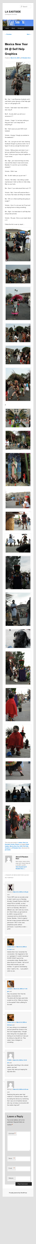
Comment (12, 1133)
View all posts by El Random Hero (21, 867)
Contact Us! (21, 28)
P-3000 (9, 1060)
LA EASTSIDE (13, 11)
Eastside (7, 844)
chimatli (9, 989)
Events (12, 844)
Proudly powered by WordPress (18, 1193)
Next (29, 34)
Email (12, 1168)
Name (12, 1158)
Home (7, 28)
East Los (25, 842)
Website (11, 1178)
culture (20, 842)
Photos (17, 844)
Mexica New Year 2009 (16, 846)
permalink (8, 850)
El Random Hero (26, 58)
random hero (10, 947)
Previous (8, 34)
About (13, 28)
